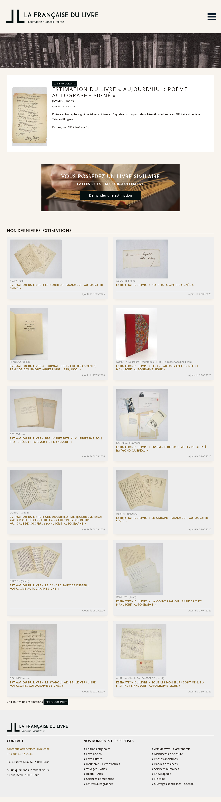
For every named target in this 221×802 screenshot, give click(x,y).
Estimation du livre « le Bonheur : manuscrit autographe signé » (57, 287)
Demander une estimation (110, 195)
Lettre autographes (65, 83)
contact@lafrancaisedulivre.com (28, 749)
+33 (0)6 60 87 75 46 (19, 754)
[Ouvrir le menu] (212, 16)
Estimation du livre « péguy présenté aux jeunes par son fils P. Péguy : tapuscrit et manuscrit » (56, 440)
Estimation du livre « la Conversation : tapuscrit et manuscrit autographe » (159, 603)
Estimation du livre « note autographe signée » (155, 285)
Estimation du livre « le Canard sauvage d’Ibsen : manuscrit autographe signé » (49, 587)
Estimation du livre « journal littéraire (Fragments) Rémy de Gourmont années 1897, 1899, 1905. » (53, 368)
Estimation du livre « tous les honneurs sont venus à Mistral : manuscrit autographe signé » (160, 684)
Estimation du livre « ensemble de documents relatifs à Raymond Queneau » (161, 449)
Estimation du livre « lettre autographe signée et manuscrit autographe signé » (157, 368)
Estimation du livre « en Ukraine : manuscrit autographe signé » (162, 520)
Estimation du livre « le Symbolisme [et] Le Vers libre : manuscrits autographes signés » (54, 684)
